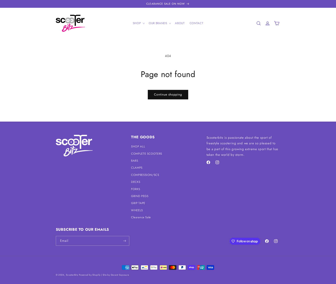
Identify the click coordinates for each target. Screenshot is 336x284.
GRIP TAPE (138, 203)
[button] (138, 23)
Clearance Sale (141, 217)
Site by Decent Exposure (116, 274)
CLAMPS (137, 168)
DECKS (135, 182)
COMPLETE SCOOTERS (146, 154)
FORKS (135, 189)
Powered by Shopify (89, 274)
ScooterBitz (72, 274)
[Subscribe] (124, 240)
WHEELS (137, 210)
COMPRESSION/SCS (145, 175)
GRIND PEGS (139, 196)
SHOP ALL (138, 146)
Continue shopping (168, 94)
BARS (134, 161)
